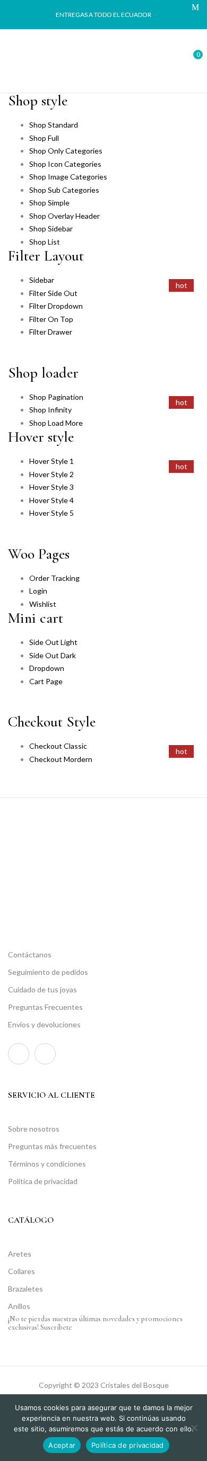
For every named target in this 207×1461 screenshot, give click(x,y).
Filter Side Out (53, 293)
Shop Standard (53, 124)
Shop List (44, 241)
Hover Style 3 (51, 486)
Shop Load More (56, 422)
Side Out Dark (52, 655)
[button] (189, 59)
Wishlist (42, 603)
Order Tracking (54, 577)
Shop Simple (49, 202)
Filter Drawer (50, 331)
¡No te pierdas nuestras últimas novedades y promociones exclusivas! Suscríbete (95, 1323)
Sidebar (41, 279)
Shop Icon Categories (65, 163)
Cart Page (46, 681)
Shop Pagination (56, 396)
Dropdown (46, 668)
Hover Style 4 (51, 500)
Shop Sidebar (51, 228)
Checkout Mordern (60, 759)
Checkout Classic (58, 745)
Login (38, 590)
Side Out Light (53, 642)
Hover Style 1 (51, 460)
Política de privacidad (127, 1445)
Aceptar (61, 1445)
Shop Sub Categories (64, 189)
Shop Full (44, 137)
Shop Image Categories (68, 176)
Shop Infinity (50, 409)
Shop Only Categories (65, 150)
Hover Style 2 (51, 474)
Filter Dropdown (56, 305)
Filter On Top (51, 319)
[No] (193, 1427)
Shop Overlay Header (64, 215)
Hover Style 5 (51, 512)
